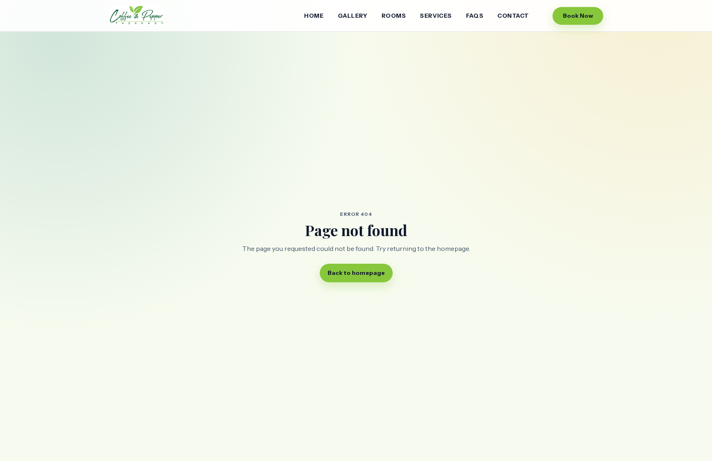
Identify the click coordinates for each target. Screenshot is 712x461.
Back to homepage (356, 273)
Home (313, 15)
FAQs (474, 15)
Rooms (394, 15)
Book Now (578, 15)
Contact (513, 15)
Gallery (353, 15)
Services (436, 15)
